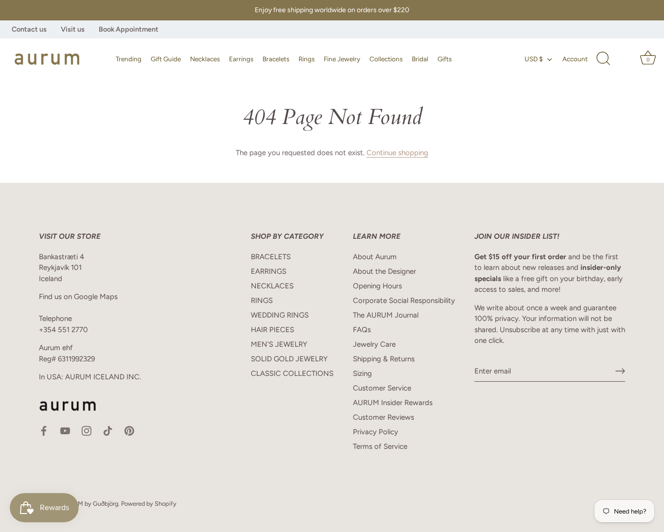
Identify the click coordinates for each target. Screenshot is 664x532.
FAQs (362, 329)
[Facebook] (44, 430)
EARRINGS (268, 271)
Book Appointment (128, 29)
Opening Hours (377, 286)
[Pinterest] (129, 430)
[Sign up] (620, 371)
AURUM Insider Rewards (393, 402)
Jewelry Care (374, 344)
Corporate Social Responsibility (404, 300)
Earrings (241, 59)
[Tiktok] (108, 430)
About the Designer (384, 271)
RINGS (262, 300)
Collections (385, 59)
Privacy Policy (375, 431)
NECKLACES (272, 286)
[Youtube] (65, 430)
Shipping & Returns (384, 359)
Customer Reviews (383, 417)
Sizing (362, 373)
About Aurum (375, 256)
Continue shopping (397, 152)
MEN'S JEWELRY (279, 344)
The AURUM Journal (386, 315)
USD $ (533, 59)
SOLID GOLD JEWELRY (289, 359)
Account (575, 59)
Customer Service (382, 388)
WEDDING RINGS (280, 315)
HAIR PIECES (272, 329)
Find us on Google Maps (78, 296)
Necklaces (205, 59)
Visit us (73, 29)
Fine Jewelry (342, 59)
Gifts (444, 59)
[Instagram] (86, 430)
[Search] (603, 59)
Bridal (420, 59)
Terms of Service (380, 446)
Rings (306, 59)
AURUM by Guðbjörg (89, 503)
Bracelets (275, 59)
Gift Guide (166, 59)
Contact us (29, 29)
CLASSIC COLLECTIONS (292, 373)
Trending (128, 59)
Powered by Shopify (148, 503)
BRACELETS (271, 256)
